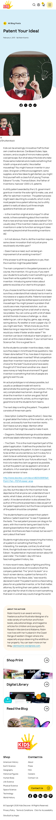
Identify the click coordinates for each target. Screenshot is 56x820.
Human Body (8, 777)
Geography (8, 770)
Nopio (16, 815)
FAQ (30, 770)
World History (9, 797)
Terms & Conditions (24, 810)
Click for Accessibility (43, 810)
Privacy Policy (9, 810)
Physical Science (10, 785)
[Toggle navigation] (50, 5)
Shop (6, 757)
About (30, 762)
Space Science (9, 789)
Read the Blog (17, 708)
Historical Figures (10, 774)
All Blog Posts (14, 23)
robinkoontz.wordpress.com (26, 645)
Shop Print (15, 660)
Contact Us (35, 757)
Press (30, 766)
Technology (8, 793)
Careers (31, 774)
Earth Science (9, 766)
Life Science (8, 781)
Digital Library (18, 684)
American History (10, 762)
